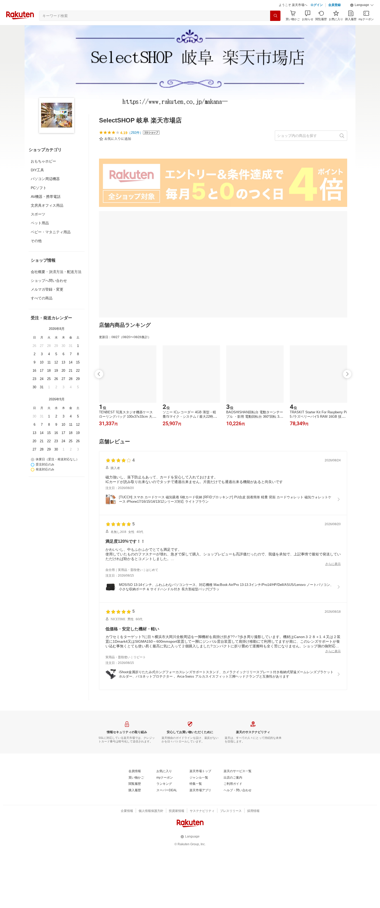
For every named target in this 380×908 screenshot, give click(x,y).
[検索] (275, 16)
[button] (362, 5)
